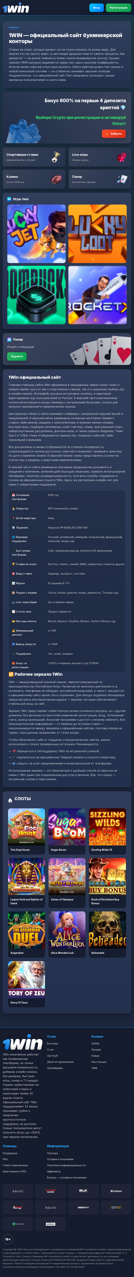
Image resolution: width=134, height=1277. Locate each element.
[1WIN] (16, 7)
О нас (50, 1049)
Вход (96, 7)
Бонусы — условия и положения (66, 1177)
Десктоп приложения (60, 1061)
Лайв (94, 1067)
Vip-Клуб (52, 1055)
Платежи (52, 1153)
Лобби (95, 1043)
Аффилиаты (54, 1171)
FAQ (5, 1159)
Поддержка (10, 1153)
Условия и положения (60, 1159)
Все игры (52, 1043)
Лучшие (96, 1049)
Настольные (98, 1061)
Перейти (17, 356)
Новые (95, 1055)
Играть (26, 827)
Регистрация (118, 7)
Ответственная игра (15, 1165)
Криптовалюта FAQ (14, 1171)
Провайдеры (55, 1067)
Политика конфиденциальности (66, 1165)
